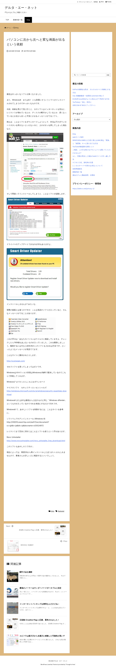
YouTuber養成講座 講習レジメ (83, 147)
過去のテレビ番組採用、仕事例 (83, 175)
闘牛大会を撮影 (26, 572)
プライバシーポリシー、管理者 (88, 2)
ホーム (8, 28)
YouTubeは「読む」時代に (82, 102)
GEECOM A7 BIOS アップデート (84, 105)
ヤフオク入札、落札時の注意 (82, 162)
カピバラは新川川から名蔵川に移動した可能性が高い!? (42, 636)
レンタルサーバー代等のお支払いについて (87, 166)
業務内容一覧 (77, 172)
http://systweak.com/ (16, 361)
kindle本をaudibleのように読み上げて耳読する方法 (90, 99)
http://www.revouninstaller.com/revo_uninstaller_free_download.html (36, 440)
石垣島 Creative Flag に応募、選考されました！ (39, 620)
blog (16, 28)
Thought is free (70, 664)
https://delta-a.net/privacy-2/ (83, 189)
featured (61, 511)
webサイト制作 (78, 137)
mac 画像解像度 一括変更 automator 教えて (88, 96)
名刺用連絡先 (77, 169)
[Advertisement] (37, 74)
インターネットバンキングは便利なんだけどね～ (39, 604)
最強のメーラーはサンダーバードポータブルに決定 (40, 588)
